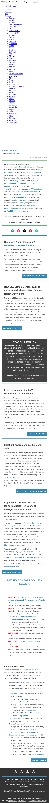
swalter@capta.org (11, 567)
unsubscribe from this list (37, 801)
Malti (11, 78)
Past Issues (8, 12)
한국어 (12, 71)
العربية (11, 20)
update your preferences (17, 801)
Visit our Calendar (39, 760)
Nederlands (13, 44)
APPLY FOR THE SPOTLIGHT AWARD (31, 491)
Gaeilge (12, 58)
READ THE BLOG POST (12, 328)
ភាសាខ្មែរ (12, 69)
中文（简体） (14, 31)
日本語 (12, 67)
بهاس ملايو (13, 76)
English (12, 18)
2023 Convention (27, 682)
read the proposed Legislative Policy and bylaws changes (21, 183)
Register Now (25, 702)
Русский (12, 90)
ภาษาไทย (13, 114)
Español (12, 92)
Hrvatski (12, 35)
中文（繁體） (14, 33)
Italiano (11, 64)
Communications (15, 735)
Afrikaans (12, 22)
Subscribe (8, 10)
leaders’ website (13, 477)
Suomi (11, 46)
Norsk (11, 80)
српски (12, 109)
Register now (22, 614)
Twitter (10, 6)
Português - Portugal (16, 86)
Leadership (13, 718)
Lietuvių (12, 101)
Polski (11, 82)
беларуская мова (15, 24)
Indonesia (12, 60)
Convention (23, 167)
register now (36, 172)
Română (12, 88)
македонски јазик (16, 74)
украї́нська (13, 120)
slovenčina (13, 105)
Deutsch (12, 50)
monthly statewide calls (21, 200)
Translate (8, 16)
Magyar (12, 56)
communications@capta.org (16, 784)
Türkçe (11, 116)
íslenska (12, 62)
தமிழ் (11, 111)
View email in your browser (10, 150)
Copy (35, 2)
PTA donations (36, 189)
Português (12, 84)
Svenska (12, 97)
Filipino (12, 118)
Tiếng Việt (13, 122)
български (13, 26)
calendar (32, 670)
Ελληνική (12, 52)
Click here (8, 545)
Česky (11, 37)
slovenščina (13, 107)
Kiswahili (12, 95)
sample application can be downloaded (19, 557)
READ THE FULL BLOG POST (34, 275)
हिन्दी (10, 54)
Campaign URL (6, 2)
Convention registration (33, 641)
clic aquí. (16, 153)
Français (12, 48)
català (11, 29)
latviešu (12, 103)
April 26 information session (18, 211)
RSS (6, 14)
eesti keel (12, 42)
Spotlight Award (23, 197)
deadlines (22, 194)
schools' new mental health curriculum (23, 192)
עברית (11, 99)
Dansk (11, 40)
